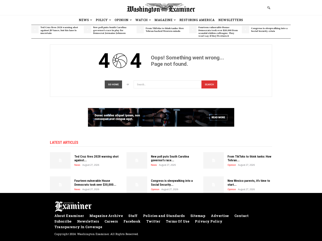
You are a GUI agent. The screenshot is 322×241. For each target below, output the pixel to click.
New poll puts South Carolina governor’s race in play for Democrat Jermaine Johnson (109, 30)
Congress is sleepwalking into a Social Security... (172, 182)
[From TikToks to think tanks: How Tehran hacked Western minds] (140, 29)
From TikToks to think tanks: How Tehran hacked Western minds (165, 29)
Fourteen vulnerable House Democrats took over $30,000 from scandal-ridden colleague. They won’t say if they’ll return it (218, 31)
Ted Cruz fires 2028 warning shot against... (96, 158)
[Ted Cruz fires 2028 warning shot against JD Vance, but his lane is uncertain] (35, 29)
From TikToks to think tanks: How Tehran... (249, 158)
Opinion (232, 165)
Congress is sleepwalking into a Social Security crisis (269, 29)
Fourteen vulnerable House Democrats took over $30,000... (95, 182)
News (77, 165)
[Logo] (161, 207)
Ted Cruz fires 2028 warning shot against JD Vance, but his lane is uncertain (59, 30)
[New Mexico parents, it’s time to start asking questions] (213, 184)
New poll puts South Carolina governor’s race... (170, 158)
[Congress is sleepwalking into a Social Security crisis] (245, 29)
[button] (268, 7)
